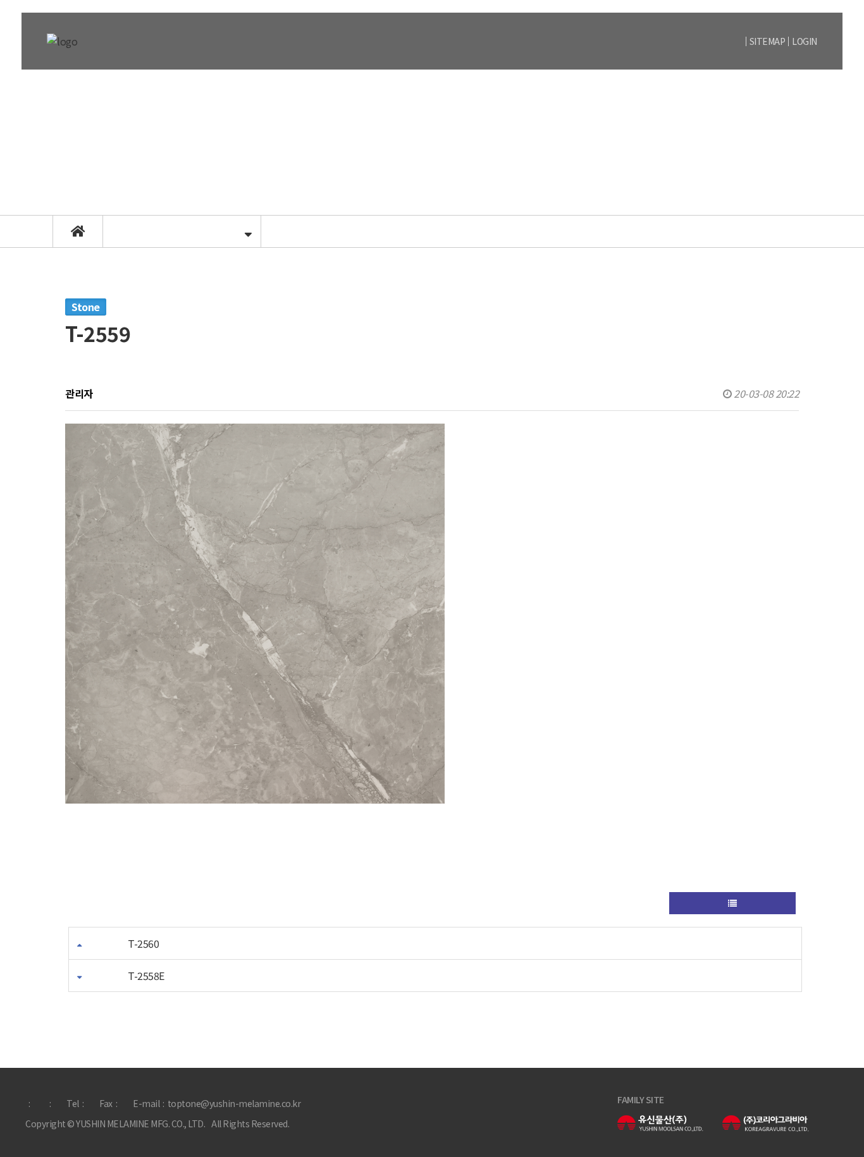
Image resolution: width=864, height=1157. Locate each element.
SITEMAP (768, 41)
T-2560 (143, 943)
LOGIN (804, 41)
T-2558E (146, 975)
